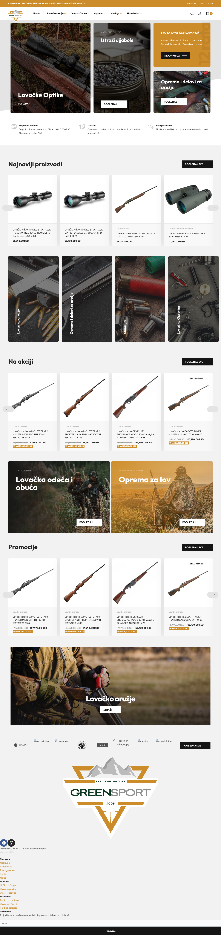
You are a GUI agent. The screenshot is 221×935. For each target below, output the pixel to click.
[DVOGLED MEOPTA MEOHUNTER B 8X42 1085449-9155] (188, 199)
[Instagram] (11, 843)
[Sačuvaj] (51, 180)
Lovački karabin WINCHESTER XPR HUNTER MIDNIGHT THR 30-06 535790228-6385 (30, 434)
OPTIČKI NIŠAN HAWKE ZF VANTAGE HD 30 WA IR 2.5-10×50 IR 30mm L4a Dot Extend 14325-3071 (32, 232)
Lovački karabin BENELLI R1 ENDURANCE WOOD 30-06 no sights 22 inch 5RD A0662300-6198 (135, 434)
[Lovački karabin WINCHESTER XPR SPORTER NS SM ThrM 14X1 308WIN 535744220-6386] (84, 397)
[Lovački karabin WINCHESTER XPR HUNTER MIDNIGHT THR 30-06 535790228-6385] (32, 397)
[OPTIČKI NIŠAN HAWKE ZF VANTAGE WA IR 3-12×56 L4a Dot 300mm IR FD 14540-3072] (84, 199)
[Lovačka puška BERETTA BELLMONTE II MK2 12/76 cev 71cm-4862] (136, 199)
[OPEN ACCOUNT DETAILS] (199, 13)
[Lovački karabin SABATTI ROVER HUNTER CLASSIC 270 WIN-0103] (188, 397)
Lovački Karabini (20, 426)
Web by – (7, 852)
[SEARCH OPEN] (192, 13)
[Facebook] (4, 843)
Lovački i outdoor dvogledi (181, 229)
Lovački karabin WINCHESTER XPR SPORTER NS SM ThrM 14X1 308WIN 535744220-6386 (83, 434)
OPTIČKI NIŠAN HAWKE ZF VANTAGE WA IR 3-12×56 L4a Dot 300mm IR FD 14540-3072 (84, 232)
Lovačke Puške (123, 229)
